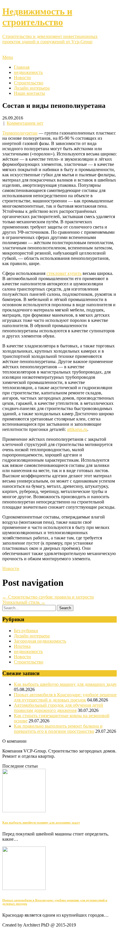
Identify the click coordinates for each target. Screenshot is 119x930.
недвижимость (28, 72)
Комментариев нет (25, 123)
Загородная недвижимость (40, 641)
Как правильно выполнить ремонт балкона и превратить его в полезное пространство (58, 729)
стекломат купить (64, 273)
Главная (21, 67)
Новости (22, 77)
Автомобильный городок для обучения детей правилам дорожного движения (58, 708)
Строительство (28, 82)
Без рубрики (26, 630)
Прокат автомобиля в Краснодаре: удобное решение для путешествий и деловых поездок (65, 697)
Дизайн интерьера (32, 88)
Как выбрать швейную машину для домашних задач (65, 684)
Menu (7, 57)
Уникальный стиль (23, 602)
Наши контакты (29, 93)
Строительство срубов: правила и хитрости (48, 596)
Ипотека (22, 646)
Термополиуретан (20, 132)
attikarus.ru (77, 429)
